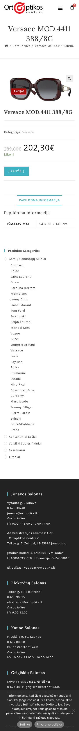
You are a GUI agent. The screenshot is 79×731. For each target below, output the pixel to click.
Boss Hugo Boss (22, 390)
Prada (15, 430)
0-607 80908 (16, 642)
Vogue (15, 333)
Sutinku (24, 724)
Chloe (15, 271)
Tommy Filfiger (22, 407)
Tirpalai (14, 457)
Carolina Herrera (23, 288)
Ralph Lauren (21, 322)
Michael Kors (20, 328)
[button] (60, 7)
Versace (28, 132)
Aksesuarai (17, 450)
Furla (14, 356)
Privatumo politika (49, 724)
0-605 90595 (16, 597)
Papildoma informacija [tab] (39, 200)
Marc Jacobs (20, 401)
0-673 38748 (16, 508)
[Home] (6, 46)
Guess (15, 282)
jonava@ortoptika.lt (22, 513)
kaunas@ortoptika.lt (22, 647)
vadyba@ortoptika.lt (39, 567)
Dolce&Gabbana (22, 424)
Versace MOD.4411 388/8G (54, 46)
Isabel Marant (21, 305)
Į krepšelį (16, 171)
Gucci (15, 339)
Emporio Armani (23, 345)
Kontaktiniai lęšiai (23, 437)
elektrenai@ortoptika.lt (25, 602)
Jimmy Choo (20, 299)
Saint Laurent (21, 277)
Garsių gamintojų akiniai (27, 259)
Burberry (17, 396)
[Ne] (73, 710)
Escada (16, 379)
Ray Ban (17, 362)
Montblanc (19, 294)
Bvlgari (16, 419)
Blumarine (18, 373)
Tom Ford (18, 310)
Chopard (17, 265)
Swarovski (18, 316)
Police (15, 367)
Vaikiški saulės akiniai (25, 443)
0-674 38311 (16, 687)
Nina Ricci (18, 384)
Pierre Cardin (20, 413)
